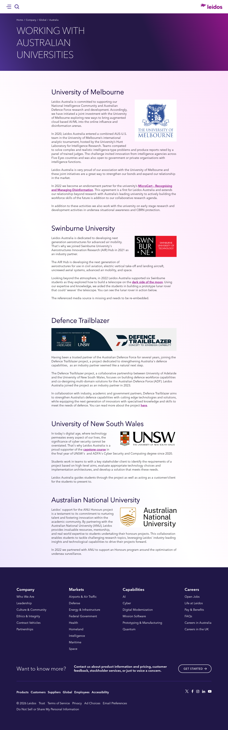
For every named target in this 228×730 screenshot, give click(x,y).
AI (124, 597)
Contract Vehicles (29, 623)
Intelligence (77, 636)
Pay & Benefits (194, 610)
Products (23, 692)
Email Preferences (115, 703)
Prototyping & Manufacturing (142, 623)
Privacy (77, 703)
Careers (192, 589)
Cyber (127, 603)
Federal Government (83, 616)
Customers (38, 692)
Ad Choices (92, 703)
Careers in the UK (197, 629)
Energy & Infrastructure (84, 610)
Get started (193, 669)
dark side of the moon (147, 282)
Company (31, 20)
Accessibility (100, 692)
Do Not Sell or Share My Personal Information (48, 709)
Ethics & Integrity (28, 616)
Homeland (76, 629)
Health (73, 623)
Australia (53, 20)
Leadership (24, 603)
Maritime (75, 642)
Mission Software (134, 616)
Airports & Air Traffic (83, 597)
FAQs (188, 616)
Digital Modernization (138, 610)
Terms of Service (59, 703)
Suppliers (54, 692)
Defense (74, 603)
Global (42, 20)
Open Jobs (192, 597)
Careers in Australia (198, 623)
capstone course (94, 449)
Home (20, 20)
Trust (42, 703)
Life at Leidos (194, 603)
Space (73, 649)
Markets (76, 589)
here (144, 405)
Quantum (129, 629)
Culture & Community (31, 610)
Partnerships (25, 629)
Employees (81, 692)
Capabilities (133, 589)
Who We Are (25, 597)
